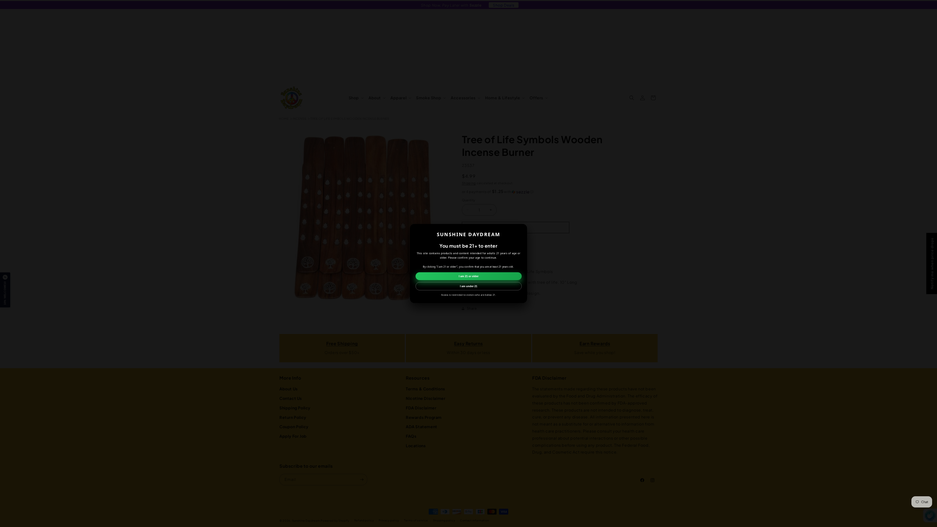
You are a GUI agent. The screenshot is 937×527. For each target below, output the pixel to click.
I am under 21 (468, 286)
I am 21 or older (469, 276)
